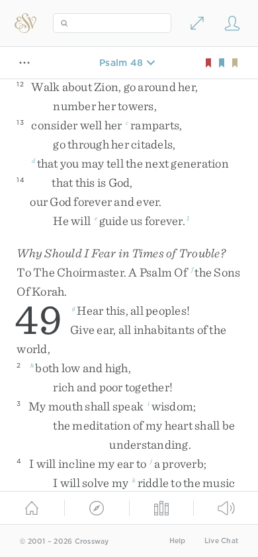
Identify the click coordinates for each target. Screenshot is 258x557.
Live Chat (221, 541)
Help (177, 541)
